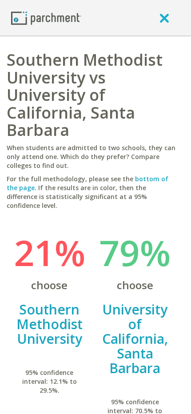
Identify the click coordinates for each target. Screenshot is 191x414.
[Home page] (46, 17)
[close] (164, 17)
